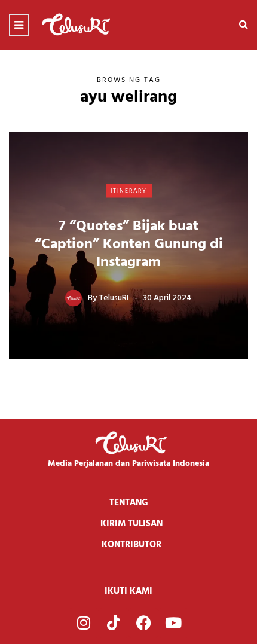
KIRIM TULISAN (131, 524)
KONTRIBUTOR (131, 545)
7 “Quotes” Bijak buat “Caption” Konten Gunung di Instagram (129, 244)
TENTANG (128, 503)
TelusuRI (113, 298)
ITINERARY (129, 190)
